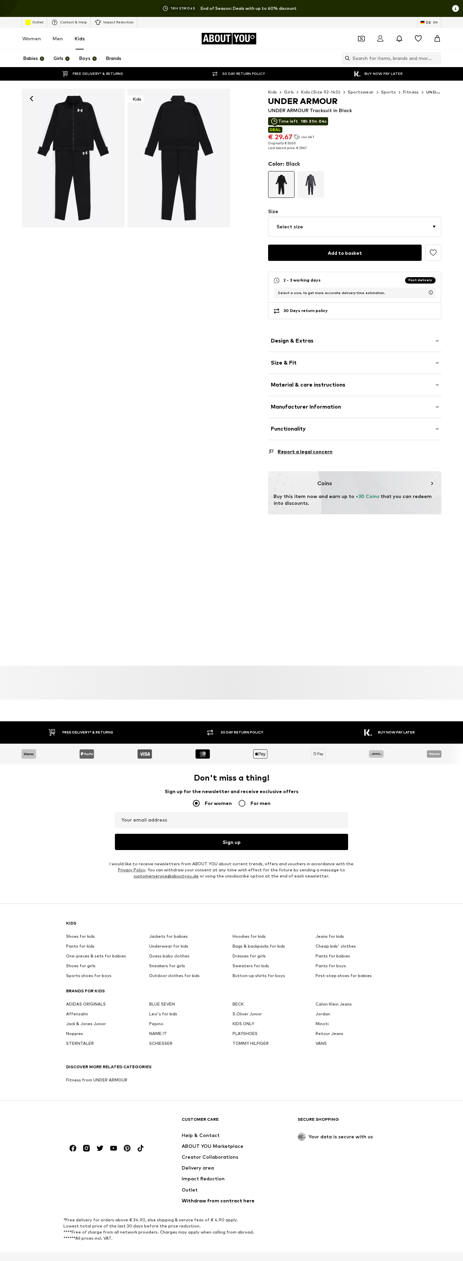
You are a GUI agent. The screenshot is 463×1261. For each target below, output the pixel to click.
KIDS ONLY (243, 1023)
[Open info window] (455, 8)
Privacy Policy (131, 869)
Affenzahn (77, 1013)
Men (58, 38)
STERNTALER (80, 1043)
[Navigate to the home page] (103, 1122)
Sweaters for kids (251, 965)
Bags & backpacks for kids (259, 946)
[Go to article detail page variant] (281, 184)
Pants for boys (331, 965)
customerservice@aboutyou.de (166, 875)
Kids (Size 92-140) (320, 92)
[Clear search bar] (436, 58)
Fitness (411, 92)
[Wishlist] (418, 39)
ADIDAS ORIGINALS (86, 1004)
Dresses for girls (249, 955)
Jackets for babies (168, 936)
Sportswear (361, 92)
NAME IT (158, 1033)
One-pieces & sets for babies (96, 955)
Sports (388, 92)
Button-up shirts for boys (259, 975)
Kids (80, 38)
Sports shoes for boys (89, 975)
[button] (354, 226)
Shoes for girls (81, 965)
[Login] (380, 39)
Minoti (322, 1023)
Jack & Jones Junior (86, 1023)
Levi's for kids (163, 1013)
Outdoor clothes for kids (174, 975)
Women (31, 38)
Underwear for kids (168, 946)
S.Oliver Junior (247, 1013)
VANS (321, 1043)
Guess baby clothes (169, 955)
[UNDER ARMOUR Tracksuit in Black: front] (73, 158)
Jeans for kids (330, 936)
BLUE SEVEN (162, 1004)
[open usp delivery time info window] (431, 292)
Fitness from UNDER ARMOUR (96, 1079)
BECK (238, 1004)
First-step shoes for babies (344, 975)
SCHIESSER (161, 1043)
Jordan (323, 1013)
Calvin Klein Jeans (334, 1004)
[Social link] (73, 1148)
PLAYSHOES (245, 1033)
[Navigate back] (31, 98)
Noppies (74, 1033)
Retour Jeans (329, 1033)
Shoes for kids (80, 936)
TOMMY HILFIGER (251, 1043)
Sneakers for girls (167, 965)
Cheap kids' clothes (336, 946)
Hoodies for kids (249, 936)
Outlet (37, 22)
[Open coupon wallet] (361, 39)
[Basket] (437, 39)
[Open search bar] (346, 58)
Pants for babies (333, 955)
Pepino (156, 1023)
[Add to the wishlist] (433, 253)
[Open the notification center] (399, 38)
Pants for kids (80, 946)
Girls (289, 92)
